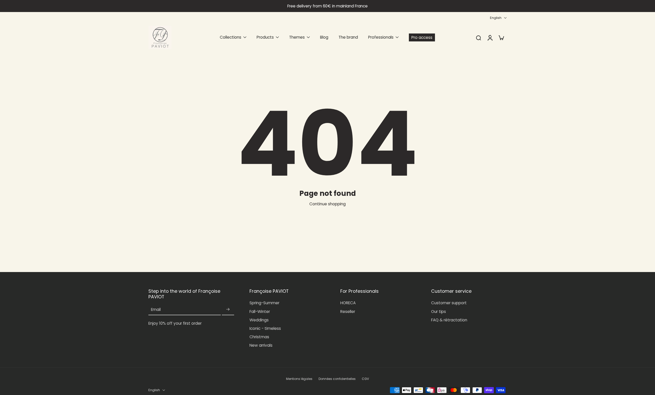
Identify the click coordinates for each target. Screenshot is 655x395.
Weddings (259, 320)
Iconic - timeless (265, 328)
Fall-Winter (259, 311)
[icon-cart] (501, 37)
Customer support (449, 303)
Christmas (259, 337)
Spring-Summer (264, 303)
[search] (478, 37)
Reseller (347, 311)
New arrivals (260, 345)
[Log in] (489, 37)
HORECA (348, 303)
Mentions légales (299, 379)
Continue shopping (327, 204)
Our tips (438, 311)
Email (156, 309)
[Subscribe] (228, 309)
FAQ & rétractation (449, 320)
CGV (365, 379)
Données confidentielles (337, 379)
